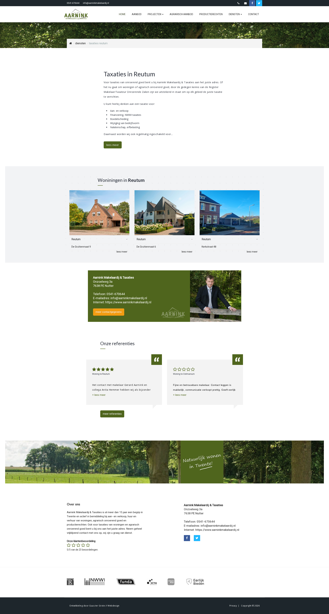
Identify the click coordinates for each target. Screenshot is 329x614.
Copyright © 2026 (250, 605)
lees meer (112, 145)
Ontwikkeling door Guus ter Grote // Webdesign (94, 605)
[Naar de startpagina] (78, 14)
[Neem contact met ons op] (238, 3)
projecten (155, 14)
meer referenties (112, 413)
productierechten (211, 14)
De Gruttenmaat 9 (81, 246)
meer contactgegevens (109, 311)
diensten (234, 14)
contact (253, 14)
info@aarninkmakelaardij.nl (96, 3)
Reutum (76, 239)
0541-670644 (73, 3)
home (122, 14)
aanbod (137, 14)
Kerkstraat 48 (209, 246)
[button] (99, 395)
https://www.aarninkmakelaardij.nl (128, 302)
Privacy (233, 605)
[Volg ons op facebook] (187, 538)
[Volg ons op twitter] (197, 538)
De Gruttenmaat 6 (146, 246)
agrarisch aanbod (181, 14)
